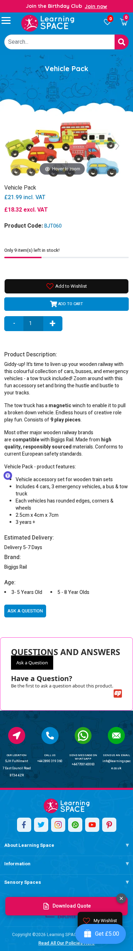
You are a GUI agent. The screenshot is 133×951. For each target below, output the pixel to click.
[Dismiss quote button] (121, 898)
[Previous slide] (7, 146)
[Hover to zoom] (62, 148)
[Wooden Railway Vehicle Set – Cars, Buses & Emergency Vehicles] (47, 23)
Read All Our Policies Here (66, 943)
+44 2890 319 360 (49, 761)
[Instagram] (58, 825)
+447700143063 (83, 764)
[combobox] (59, 42)
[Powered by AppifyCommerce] (117, 693)
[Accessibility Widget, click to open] (8, 475)
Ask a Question (32, 662)
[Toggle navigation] (9, 20)
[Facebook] (24, 825)
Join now (96, 6)
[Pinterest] (109, 825)
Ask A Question (25, 610)
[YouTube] (92, 825)
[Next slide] (117, 146)
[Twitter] (41, 825)
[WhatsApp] (75, 825)
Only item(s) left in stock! (32, 250)
